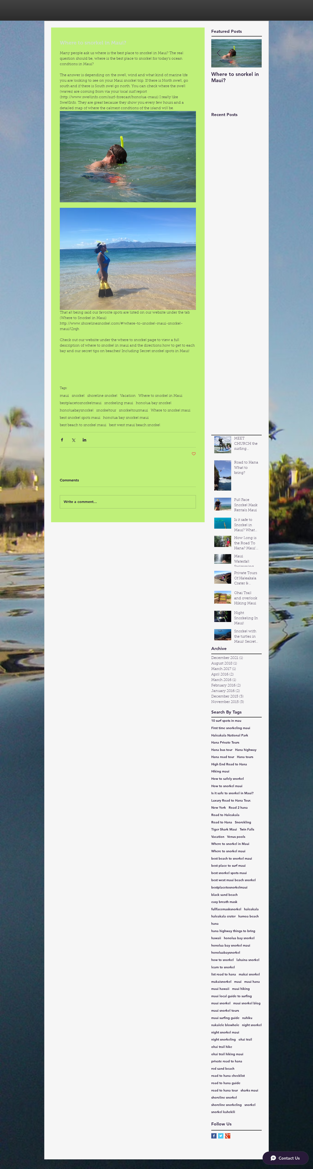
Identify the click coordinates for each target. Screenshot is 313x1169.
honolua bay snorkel (153, 403)
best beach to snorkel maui (83, 425)
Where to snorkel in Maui (160, 396)
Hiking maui (220, 771)
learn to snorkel (223, 967)
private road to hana (226, 1061)
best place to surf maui (228, 866)
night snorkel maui (225, 1032)
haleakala (251, 909)
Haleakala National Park (229, 735)
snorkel (78, 396)
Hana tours (245, 757)
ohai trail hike (221, 1047)
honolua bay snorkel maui (126, 418)
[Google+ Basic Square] (227, 1135)
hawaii (216, 938)
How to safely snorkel (227, 779)
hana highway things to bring (233, 931)
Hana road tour (222, 757)
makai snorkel (249, 974)
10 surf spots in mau (226, 721)
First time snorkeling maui (230, 728)
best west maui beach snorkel (134, 425)
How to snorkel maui (226, 786)
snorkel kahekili (223, 1112)
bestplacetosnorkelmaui (81, 403)
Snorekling (243, 822)
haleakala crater (223, 916)
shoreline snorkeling (226, 1105)
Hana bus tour (221, 750)
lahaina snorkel (247, 960)
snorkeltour (106, 410)
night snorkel (252, 1025)
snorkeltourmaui (133, 410)
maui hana (252, 982)
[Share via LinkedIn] (84, 440)
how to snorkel (222, 960)
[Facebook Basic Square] (214, 1135)
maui (64, 396)
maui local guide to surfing (231, 996)
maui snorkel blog (247, 1003)
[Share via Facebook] (62, 440)
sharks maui (249, 1090)
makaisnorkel (221, 982)
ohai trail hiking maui (227, 1054)
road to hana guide (225, 1083)
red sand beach (222, 1068)
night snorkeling (223, 1039)
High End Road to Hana (229, 764)
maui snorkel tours (225, 1010)
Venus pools (236, 837)
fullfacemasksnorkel (226, 909)
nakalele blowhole (225, 1025)
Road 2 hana (238, 807)
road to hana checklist (228, 1076)
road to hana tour (224, 1090)
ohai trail (245, 1039)
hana (215, 924)
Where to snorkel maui (170, 410)
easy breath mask (224, 902)
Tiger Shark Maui (224, 829)
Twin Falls (247, 829)
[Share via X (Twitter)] (73, 440)
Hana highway (245, 750)
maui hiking (241, 989)
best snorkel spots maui (80, 418)
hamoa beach (248, 916)
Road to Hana (221, 822)
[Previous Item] (219, 53)
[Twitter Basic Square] (220, 1135)
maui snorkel (221, 1003)
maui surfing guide (225, 1018)
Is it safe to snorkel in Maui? (232, 793)
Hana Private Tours (225, 742)
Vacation (128, 396)
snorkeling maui (118, 403)
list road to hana (223, 974)
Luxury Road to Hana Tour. (231, 800)
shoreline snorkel (102, 396)
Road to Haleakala (225, 815)
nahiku (247, 1018)
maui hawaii (220, 989)
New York (218, 807)
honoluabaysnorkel (76, 410)
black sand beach (224, 895)
